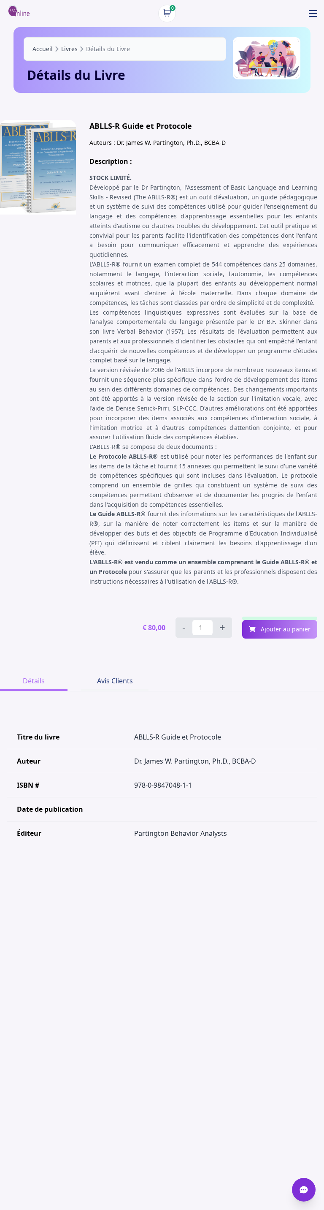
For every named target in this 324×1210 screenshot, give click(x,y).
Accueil (42, 49)
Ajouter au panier (284, 629)
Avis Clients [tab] (115, 680)
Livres (69, 49)
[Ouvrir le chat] (304, 1190)
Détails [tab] (34, 680)
